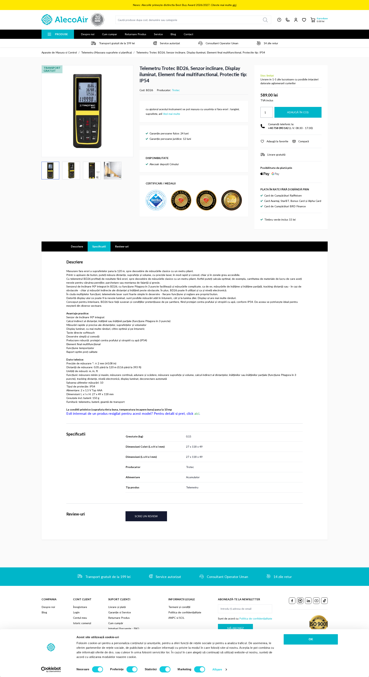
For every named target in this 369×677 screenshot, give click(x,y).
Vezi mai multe (171, 113)
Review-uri (122, 246)
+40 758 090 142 (278, 128)
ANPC (172, 617)
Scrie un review (146, 516)
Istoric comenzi (82, 623)
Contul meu (80, 617)
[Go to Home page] (73, 20)
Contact (188, 34)
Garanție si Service (119, 612)
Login (76, 612)
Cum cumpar (109, 34)
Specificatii (99, 246)
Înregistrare (80, 607)
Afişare (217, 669)
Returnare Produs (135, 34)
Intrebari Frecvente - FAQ (123, 628)
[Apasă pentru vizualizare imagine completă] (87, 111)
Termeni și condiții (179, 607)
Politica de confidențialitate (184, 612)
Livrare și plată (117, 607)
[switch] (131, 669)
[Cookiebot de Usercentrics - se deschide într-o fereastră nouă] (51, 669)
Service (158, 34)
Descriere (77, 246)
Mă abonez (235, 628)
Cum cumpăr (115, 623)
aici (234, 5)
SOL (181, 617)
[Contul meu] (296, 20)
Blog (173, 34)
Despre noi (87, 34)
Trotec (176, 90)
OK (311, 639)
